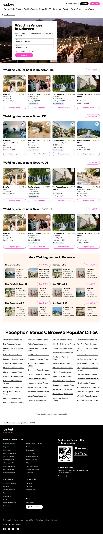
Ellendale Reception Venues (13, 403)
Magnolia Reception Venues (63, 348)
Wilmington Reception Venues (88, 387)
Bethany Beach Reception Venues (13, 349)
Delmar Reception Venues (13, 387)
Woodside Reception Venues (87, 396)
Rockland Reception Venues (87, 355)
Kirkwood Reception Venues (38, 392)
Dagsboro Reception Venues (13, 376)
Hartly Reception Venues (37, 379)
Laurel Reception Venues (37, 396)
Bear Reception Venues (12, 344)
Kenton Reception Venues (37, 387)
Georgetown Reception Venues (36, 365)
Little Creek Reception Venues (64, 344)
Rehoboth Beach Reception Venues (87, 349)
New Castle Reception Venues (64, 385)
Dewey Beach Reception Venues (12, 393)
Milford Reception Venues (62, 363)
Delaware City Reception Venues (12, 382)
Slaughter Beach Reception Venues (87, 369)
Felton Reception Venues (37, 344)
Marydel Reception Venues (63, 353)
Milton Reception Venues (62, 376)
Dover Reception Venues (12, 398)
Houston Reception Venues (38, 383)
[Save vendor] (23, 77)
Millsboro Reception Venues (63, 368)
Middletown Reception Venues (61, 358)
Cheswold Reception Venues (13, 368)
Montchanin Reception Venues (64, 381)
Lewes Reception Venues (37, 400)
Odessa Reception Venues (87, 340)
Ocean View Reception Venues (61, 399)
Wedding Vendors (9, 423)
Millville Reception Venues (62, 372)
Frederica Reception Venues (38, 359)
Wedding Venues (9, 15)
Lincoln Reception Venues (62, 340)
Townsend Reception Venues (88, 379)
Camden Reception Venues (13, 363)
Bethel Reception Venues (12, 355)
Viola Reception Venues (86, 383)
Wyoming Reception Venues (87, 400)
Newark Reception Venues (62, 389)
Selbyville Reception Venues (88, 363)
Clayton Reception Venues (13, 372)
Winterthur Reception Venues (88, 392)
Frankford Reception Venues (38, 355)
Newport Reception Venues (63, 394)
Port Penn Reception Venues (87, 344)
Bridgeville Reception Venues (14, 359)
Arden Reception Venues (12, 340)
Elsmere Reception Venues (38, 340)
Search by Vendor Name (24, 51)
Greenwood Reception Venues (39, 370)
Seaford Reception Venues (87, 359)
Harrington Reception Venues (39, 374)
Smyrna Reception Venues (87, 374)
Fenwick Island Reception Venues (37, 349)
